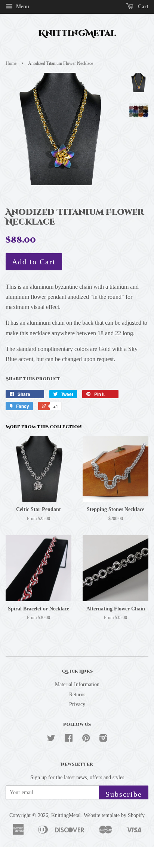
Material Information (77, 684)
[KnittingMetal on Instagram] (103, 739)
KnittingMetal (77, 34)
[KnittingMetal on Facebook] (68, 739)
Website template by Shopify (114, 815)
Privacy (77, 704)
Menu (22, 6)
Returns (77, 694)
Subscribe (123, 794)
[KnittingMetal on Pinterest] (86, 739)
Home (11, 63)
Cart (142, 6)
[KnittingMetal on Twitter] (51, 739)
